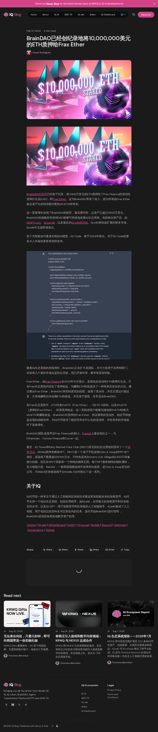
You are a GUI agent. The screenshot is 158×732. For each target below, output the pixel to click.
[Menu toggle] (125, 14)
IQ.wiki (42, 525)
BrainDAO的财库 (37, 194)
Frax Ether (59, 199)
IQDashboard (57, 525)
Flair (46, 726)
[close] (154, 3)
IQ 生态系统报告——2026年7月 (129, 636)
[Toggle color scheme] (55, 726)
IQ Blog (15, 726)
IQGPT (72, 525)
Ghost (38, 726)
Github (50, 530)
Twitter (31, 525)
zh (5, 631)
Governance (35, 530)
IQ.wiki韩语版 (79, 222)
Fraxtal (86, 433)
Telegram (120, 525)
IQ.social (49, 222)
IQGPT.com (34, 222)
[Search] (134, 14)
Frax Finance (53, 381)
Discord (107, 525)
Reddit (95, 525)
